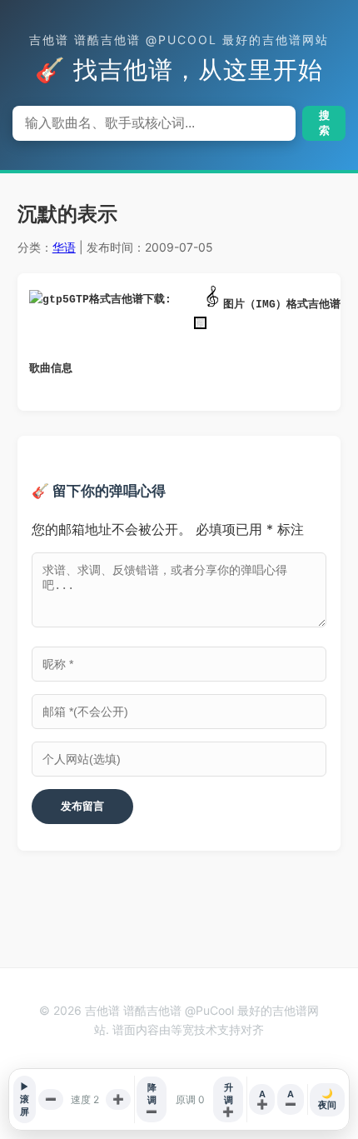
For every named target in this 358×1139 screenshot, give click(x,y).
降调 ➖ (151, 1099)
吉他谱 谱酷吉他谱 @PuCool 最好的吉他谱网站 (179, 39)
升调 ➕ (228, 1099)
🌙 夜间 (327, 1099)
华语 (64, 247)
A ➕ (262, 1099)
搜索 (324, 123)
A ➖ (290, 1099)
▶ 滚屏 (24, 1099)
